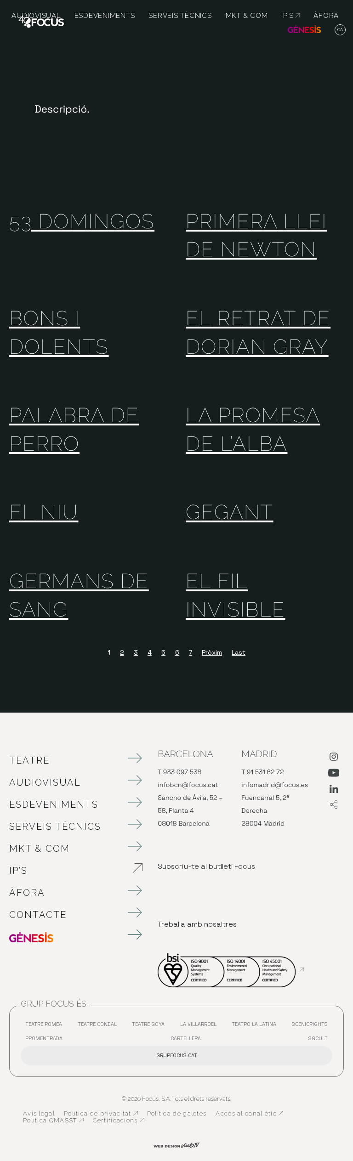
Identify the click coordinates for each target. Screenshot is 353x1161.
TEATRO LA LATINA (256, 1026)
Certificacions (118, 1120)
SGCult (318, 1038)
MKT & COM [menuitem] (247, 15)
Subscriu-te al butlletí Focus (206, 866)
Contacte (38, 914)
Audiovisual (45, 782)
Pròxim (212, 652)
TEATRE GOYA (150, 1026)
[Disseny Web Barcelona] (176, 1144)
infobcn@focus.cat (188, 785)
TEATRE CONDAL (99, 1026)
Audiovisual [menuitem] (35, 15)
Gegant (229, 512)
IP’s (66, 870)
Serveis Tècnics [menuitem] (179, 15)
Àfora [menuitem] (326, 15)
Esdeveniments (53, 804)
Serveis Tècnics (55, 826)
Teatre (29, 760)
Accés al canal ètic (249, 1113)
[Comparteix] (333, 805)
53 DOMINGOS (81, 221)
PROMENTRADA (46, 1040)
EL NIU (43, 512)
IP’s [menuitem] (290, 15)
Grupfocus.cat (176, 1055)
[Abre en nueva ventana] (334, 758)
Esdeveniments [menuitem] (104, 15)
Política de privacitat (101, 1113)
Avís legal (39, 1113)
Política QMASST (53, 1120)
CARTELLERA (188, 1040)
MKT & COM (39, 848)
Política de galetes (177, 1113)
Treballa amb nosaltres (197, 924)
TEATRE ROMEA (46, 1026)
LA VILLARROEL (200, 1026)
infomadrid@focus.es (274, 785)
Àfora (27, 892)
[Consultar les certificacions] (231, 970)
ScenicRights (312, 1026)
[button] (340, 30)
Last (238, 652)
